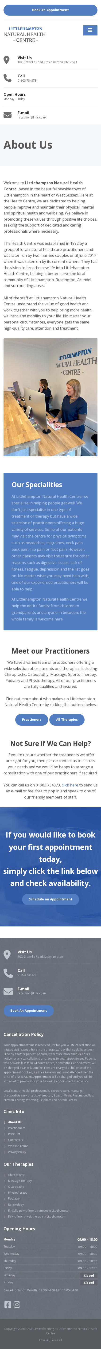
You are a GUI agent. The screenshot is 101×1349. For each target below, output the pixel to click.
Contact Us (15, 1140)
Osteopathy (16, 1187)
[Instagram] (17, 1306)
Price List (14, 1134)
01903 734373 (48, 785)
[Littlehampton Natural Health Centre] (25, 35)
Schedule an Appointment (50, 899)
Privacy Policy (17, 1152)
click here (70, 785)
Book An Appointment (50, 10)
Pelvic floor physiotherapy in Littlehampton (36, 1216)
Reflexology (16, 1205)
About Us (15, 1122)
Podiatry (13, 1198)
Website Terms (18, 1146)
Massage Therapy (20, 1181)
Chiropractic (16, 1175)
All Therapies (67, 719)
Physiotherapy (17, 1193)
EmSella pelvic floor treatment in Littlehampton (39, 1211)
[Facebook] (8, 1306)
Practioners (31, 719)
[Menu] (90, 30)
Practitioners (16, 1128)
